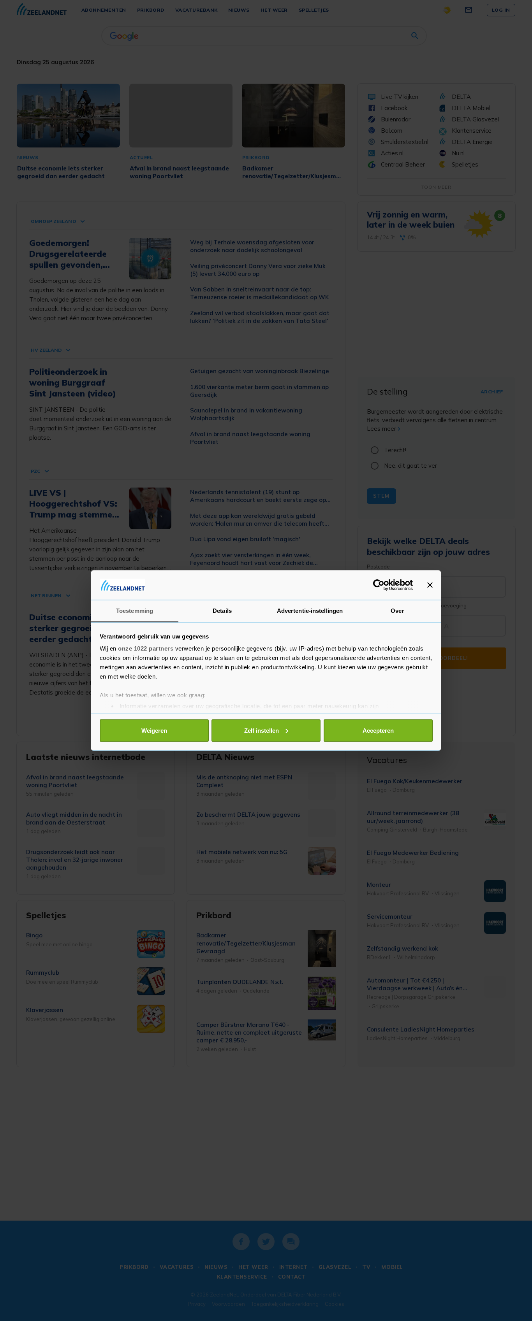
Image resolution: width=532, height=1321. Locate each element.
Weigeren (154, 730)
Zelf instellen (261, 730)
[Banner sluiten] (430, 585)
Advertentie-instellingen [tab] (310, 610)
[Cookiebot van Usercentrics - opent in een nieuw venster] (379, 585)
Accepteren (378, 730)
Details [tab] (222, 610)
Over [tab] (397, 610)
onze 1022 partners (145, 648)
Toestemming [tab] (134, 610)
